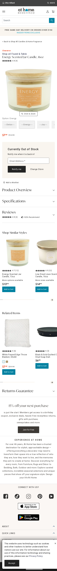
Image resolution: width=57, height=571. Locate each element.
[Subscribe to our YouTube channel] (51, 496)
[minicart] (53, 11)
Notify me (16, 169)
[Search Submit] (52, 20)
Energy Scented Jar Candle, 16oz (23, 57)
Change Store (36, 169)
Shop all (14, 54)
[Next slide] (52, 300)
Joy (43, 124)
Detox (9, 124)
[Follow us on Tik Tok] (17, 496)
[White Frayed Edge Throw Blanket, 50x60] (4, 361)
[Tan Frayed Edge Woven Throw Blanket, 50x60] (7, 361)
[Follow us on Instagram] (28, 496)
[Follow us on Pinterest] (39, 496)
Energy (27, 124)
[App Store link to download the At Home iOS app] (28, 506)
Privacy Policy (36, 556)
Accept (11, 563)
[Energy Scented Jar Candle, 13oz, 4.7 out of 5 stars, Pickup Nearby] (17, 252)
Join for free (28, 430)
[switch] (11, 182)
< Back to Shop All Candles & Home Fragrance (22, 42)
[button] (26, 11)
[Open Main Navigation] (4, 11)
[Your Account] (47, 11)
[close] (55, 544)
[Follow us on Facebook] (5, 496)
